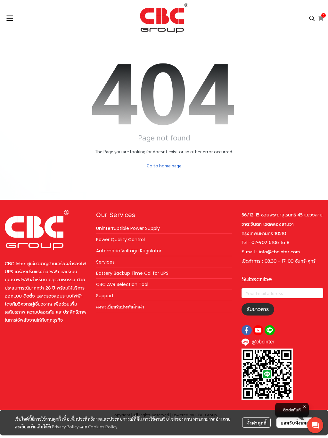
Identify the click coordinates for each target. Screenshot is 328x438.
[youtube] (258, 330)
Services (105, 262)
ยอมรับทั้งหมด (295, 422)
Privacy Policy (65, 426)
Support (105, 295)
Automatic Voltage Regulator (128, 251)
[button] (312, 18)
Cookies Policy (102, 426)
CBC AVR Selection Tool (122, 284)
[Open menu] (9, 18)
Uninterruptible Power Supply (128, 228)
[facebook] (247, 330)
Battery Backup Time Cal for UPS (132, 273)
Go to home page (164, 165)
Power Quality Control (120, 239)
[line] (270, 330)
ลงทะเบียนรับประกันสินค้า (120, 307)
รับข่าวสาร (258, 309)
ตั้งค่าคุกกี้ (256, 422)
